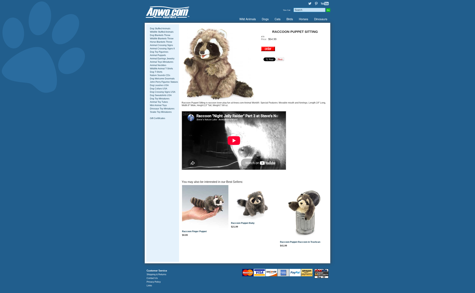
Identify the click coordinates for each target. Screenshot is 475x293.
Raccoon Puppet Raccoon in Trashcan (300, 242)
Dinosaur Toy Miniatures (162, 109)
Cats (278, 19)
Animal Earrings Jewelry (162, 58)
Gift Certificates (157, 118)
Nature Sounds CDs (160, 75)
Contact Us (152, 278)
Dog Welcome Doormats (162, 79)
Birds (289, 19)
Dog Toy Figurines (159, 52)
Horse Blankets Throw (161, 42)
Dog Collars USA (158, 89)
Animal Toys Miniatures (161, 62)
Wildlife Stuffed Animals (161, 32)
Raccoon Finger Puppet (194, 231)
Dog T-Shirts (156, 72)
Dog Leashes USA (159, 85)
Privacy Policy (154, 282)
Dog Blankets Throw (160, 35)
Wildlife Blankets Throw (161, 38)
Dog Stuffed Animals (160, 28)
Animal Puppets (158, 55)
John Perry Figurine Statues (164, 82)
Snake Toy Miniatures (161, 112)
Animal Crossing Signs (161, 45)
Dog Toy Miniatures (159, 99)
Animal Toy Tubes (159, 102)
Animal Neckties (158, 65)
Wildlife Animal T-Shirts (161, 69)
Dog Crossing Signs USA (162, 92)
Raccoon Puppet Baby (243, 223)
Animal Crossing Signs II (162, 48)
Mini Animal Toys (158, 105)
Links (149, 285)
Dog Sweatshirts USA (161, 95)
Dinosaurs (320, 19)
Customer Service (157, 270)
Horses (303, 19)
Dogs (265, 19)
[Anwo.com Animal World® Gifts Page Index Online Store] (175, 11)
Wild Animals (247, 19)
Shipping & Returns (156, 274)
